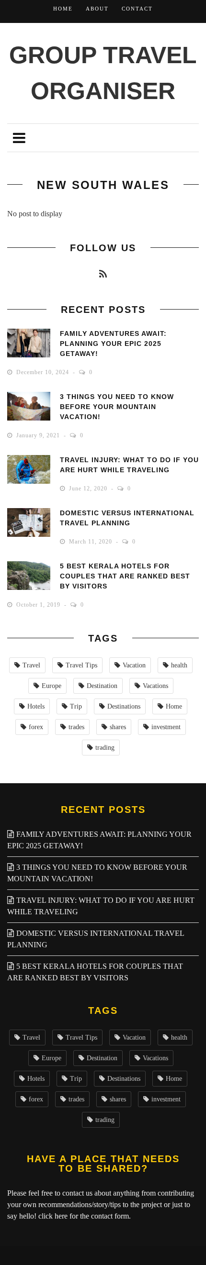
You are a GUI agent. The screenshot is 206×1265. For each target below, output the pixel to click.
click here (53, 1216)
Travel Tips (81, 665)
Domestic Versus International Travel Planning (95, 939)
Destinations (123, 706)
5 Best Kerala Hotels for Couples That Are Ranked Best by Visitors (125, 576)
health (179, 665)
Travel (31, 665)
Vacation (134, 665)
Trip (76, 706)
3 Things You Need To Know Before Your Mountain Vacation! (117, 407)
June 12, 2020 (89, 488)
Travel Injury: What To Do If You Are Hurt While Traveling (101, 906)
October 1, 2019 (39, 604)
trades (76, 727)
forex (36, 727)
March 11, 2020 (91, 541)
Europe (51, 685)
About (97, 8)
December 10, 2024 (43, 372)
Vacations (155, 685)
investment (166, 727)
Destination (102, 685)
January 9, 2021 (39, 435)
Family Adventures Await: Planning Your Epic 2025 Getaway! (113, 343)
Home (63, 8)
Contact (137, 8)
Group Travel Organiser (103, 73)
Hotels (36, 706)
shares (118, 727)
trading (104, 747)
